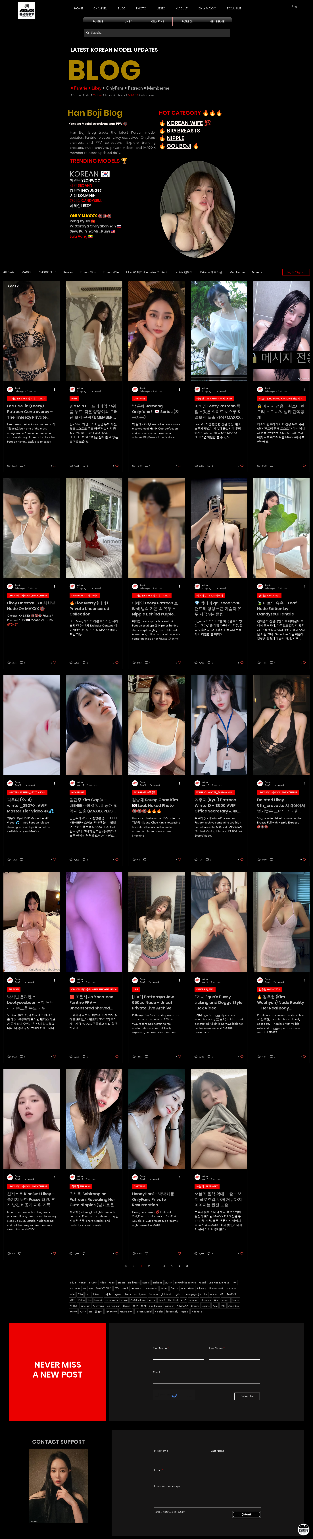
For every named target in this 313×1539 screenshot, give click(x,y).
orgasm (118, 1294)
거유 (183, 1300)
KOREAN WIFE (185, 123)
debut (164, 1288)
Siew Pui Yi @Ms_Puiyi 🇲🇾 (92, 231)
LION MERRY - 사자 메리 (84, 595)
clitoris (206, 1305)
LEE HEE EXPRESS (219, 1282)
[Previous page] (133, 1266)
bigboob (157, 1282)
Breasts (195, 1305)
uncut (213, 1294)
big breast (133, 1282)
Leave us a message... (168, 1486)
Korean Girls (81, 95)
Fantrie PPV (126, 1311)
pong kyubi (111, 1300)
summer (169, 1305)
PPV (116, 1288)
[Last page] (187, 1266)
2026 (80, 1294)
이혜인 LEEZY (80, 205)
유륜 (223, 1305)
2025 (72, 1300)
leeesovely (172, 1311)
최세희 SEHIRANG (81, 1186)
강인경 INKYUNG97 (86, 190)
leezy (128, 1294)
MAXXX (133, 95)
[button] (181, 6)
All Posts (8, 272)
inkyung (201, 1288)
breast (121, 1282)
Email (156, 1372)
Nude (235, 1300)
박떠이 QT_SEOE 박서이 (209, 595)
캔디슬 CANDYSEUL (86, 200)
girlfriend (166, 1294)
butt (87, 1294)
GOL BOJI (179, 146)
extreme (75, 1288)
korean (225, 1300)
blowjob (106, 1294)
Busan (126, 1305)
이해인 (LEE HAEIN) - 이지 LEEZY (27, 398)
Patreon (135, 88)
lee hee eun (113, 1305)
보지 (143, 1305)
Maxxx (82, 1282)
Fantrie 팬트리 (183, 272)
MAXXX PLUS (47, 272)
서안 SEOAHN (81, 185)
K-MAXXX (182, 1305)
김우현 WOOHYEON (269, 989)
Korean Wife (111, 272)
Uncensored (216, 1288)
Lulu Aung (78, 236)
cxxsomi (193, 1300)
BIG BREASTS (183, 130)
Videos (97, 95)
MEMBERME (77, 792)
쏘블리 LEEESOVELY (207, 1186)
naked (202, 1282)
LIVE (136, 989)
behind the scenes (185, 1282)
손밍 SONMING (82, 195)
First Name (160, 1348)
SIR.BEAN (14, 989)
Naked (98, 1300)
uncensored (151, 1288)
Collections (146, 95)
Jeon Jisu (233, 1305)
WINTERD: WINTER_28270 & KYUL (27, 792)
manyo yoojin (193, 1294)
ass (90, 1311)
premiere (136, 1288)
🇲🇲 (90, 236)
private (93, 1282)
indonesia (196, 1311)
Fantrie (80, 88)
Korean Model (143, 1311)
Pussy (83, 1311)
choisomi (206, 1300)
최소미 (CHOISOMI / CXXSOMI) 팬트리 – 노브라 (282, 398)
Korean (68, 272)
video (103, 1282)
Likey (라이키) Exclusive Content (146, 272)
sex (91, 1288)
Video (81, 1300)
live (205, 1294)
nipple (146, 1282)
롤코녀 (99, 1311)
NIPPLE (175, 138)
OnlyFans (115, 88)
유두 (216, 1300)
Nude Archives (115, 95)
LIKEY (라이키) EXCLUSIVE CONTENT (28, 595)
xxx (84, 1288)
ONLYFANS (139, 398)
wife (72, 1294)
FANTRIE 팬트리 (205, 989)
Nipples (159, 1311)
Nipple (185, 1311)
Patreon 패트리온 (211, 272)
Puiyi (215, 1305)
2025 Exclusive (138, 1300)
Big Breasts (155, 1305)
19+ (234, 1282)
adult (73, 1282)
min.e (152, 1300)
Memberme (158, 88)
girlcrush (85, 1305)
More (255, 272)
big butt (178, 1294)
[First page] (126, 1266)
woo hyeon (140, 1294)
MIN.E (74, 398)
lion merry (111, 1311)
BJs (89, 1300)
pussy (168, 1282)
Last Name (216, 1348)
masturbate (187, 1288)
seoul (125, 1288)
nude (112, 1282)
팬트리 (74, 1305)
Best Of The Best (168, 1300)
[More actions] (55, 389)
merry (73, 1311)
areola (124, 1300)
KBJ (222, 1294)
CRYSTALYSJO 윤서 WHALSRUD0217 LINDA (94, 989)
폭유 (135, 1305)
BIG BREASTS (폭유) (144, 792)
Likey (96, 88)
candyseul (231, 1288)
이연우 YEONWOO (85, 180)
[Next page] (179, 1266)
